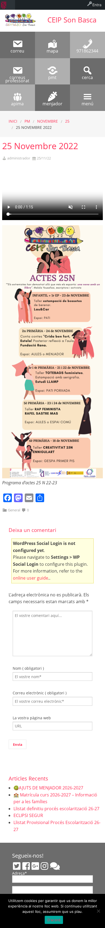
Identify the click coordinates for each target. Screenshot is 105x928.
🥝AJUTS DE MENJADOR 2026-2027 (48, 788)
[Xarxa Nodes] (55, 866)
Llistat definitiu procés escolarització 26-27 (56, 809)
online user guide (30, 578)
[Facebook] (26, 866)
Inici (13, 121)
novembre (47, 121)
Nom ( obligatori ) (28, 668)
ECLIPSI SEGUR (28, 815)
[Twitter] (16, 866)
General (14, 510)
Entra (97, 4)
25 (67, 121)
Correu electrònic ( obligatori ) (39, 692)
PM (27, 121)
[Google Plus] (35, 866)
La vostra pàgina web (32, 717)
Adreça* (19, 873)
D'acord (54, 920)
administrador (18, 158)
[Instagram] (44, 866)
